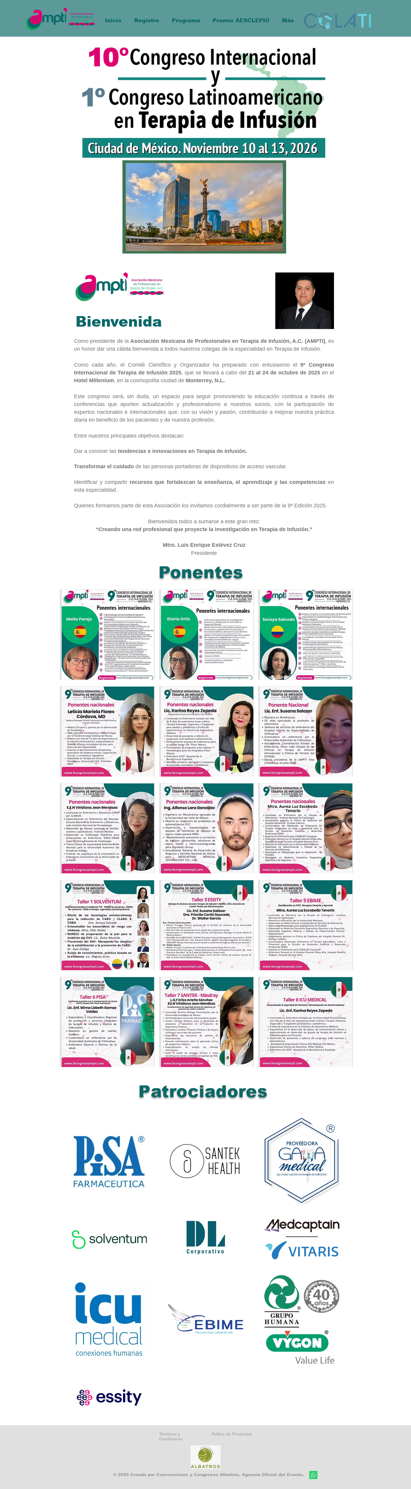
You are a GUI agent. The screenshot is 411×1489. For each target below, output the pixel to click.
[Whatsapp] (313, 1475)
